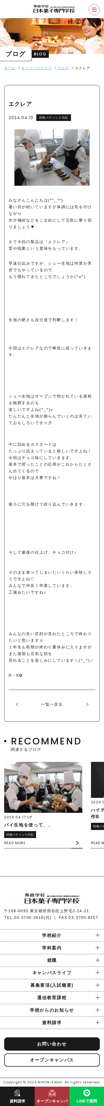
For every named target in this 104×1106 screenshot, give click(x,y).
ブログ (63, 68)
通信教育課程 (52, 997)
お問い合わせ (52, 1043)
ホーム (10, 68)
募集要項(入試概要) (52, 985)
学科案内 (52, 947)
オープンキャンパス (52, 1060)
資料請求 (52, 1022)
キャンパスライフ (36, 68)
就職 (52, 960)
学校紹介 (52, 935)
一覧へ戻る (52, 704)
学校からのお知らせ (52, 1010)
